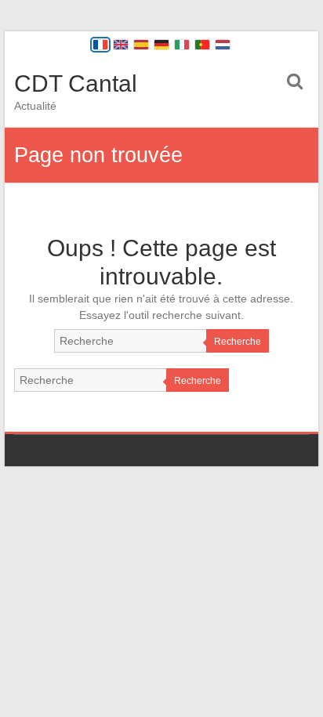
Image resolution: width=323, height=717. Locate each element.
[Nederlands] (222, 44)
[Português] (202, 44)
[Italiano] (182, 44)
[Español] (141, 44)
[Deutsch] (161, 44)
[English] (121, 44)
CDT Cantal (75, 83)
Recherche (237, 341)
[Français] (100, 44)
